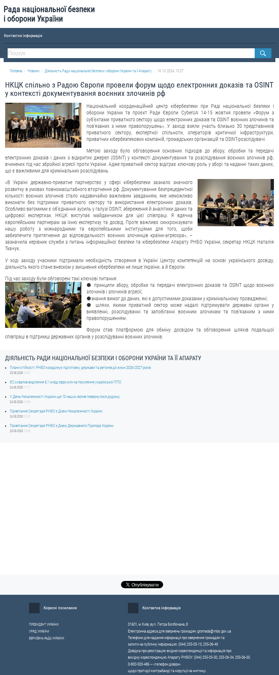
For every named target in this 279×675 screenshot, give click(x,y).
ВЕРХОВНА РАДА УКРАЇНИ (46, 638)
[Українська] (261, 35)
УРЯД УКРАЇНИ (39, 631)
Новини (33, 71)
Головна (16, 71)
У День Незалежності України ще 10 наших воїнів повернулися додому (65, 396)
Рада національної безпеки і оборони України (49, 14)
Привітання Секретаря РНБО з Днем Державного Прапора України (61, 425)
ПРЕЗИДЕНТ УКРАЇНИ (44, 624)
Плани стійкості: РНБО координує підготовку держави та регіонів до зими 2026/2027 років (80, 367)
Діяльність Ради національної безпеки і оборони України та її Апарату (98, 71)
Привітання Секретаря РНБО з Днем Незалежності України (56, 411)
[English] (272, 35)
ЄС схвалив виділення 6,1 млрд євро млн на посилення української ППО (65, 382)
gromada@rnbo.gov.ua (214, 631)
